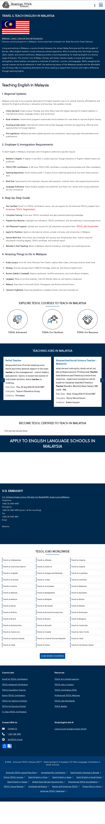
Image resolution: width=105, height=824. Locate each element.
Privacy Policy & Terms (92, 786)
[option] (30, 382)
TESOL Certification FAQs (66, 690)
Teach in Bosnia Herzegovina (49, 612)
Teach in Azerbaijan (45, 586)
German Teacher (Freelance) (74, 360)
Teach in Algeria (78, 560)
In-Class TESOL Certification (14, 711)
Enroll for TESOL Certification (15, 679)
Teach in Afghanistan (12, 560)
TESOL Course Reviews (14, 786)
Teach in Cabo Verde (80, 632)
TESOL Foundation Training (14, 690)
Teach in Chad (77, 638)
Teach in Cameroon (11, 632)
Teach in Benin (9, 606)
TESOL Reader (61, 706)
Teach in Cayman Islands (13, 638)
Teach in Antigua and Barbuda (49, 573)
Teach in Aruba (43, 579)
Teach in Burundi (44, 625)
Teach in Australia (79, 579)
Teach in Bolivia (10, 612)
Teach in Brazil (9, 619)
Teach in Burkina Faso (12, 625)
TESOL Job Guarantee (87, 226)
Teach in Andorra (44, 566)
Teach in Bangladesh (46, 592)
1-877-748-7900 (14, 734)
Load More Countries (52, 656)
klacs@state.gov (8, 523)
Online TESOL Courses (13, 777)
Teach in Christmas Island (82, 645)
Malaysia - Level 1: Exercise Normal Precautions (22, 38)
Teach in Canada (44, 632)
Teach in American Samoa (14, 566)
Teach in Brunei (43, 619)
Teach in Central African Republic (51, 638)
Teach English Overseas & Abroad (84, 773)
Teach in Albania (44, 560)
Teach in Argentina (79, 573)
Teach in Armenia (10, 579)
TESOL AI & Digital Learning (67, 679)
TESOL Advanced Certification (15, 684)
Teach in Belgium (44, 599)
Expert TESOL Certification (13, 695)
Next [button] (102, 380)
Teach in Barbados (79, 592)
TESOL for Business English (14, 706)
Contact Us (12, 728)
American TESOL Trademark (52, 791)
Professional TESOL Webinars (67, 695)
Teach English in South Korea (88, 777)
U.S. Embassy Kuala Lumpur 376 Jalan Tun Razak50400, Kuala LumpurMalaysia (35, 497)
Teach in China (43, 645)
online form (22, 431)
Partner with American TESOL (65, 786)
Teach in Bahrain (10, 592)
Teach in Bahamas (79, 586)
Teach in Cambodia (79, 625)
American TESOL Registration (20, 209)
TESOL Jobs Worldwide (65, 701)
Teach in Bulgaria (78, 619)
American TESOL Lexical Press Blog (21, 773)
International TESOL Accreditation (83, 782)
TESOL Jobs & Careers (64, 684)
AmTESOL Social (15, 739)
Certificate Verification (37, 786)
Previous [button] (3, 380)
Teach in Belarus (10, 599)
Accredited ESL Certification (53, 773)
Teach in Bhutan (78, 606)
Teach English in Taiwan (17, 782)
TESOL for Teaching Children (14, 701)
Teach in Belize (77, 599)
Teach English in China (37, 777)
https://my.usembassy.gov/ (13, 529)
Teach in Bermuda (45, 606)
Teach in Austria (10, 586)
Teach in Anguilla (10, 573)
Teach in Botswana (79, 612)
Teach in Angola (78, 566)
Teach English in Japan (62, 777)
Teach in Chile (9, 645)
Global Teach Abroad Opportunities (47, 782)
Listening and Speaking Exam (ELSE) (71, 729)
